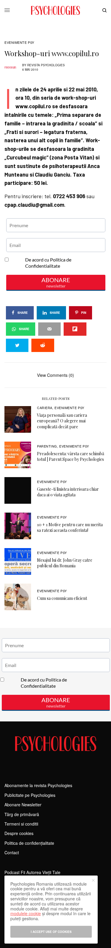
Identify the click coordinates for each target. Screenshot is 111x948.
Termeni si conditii (21, 824)
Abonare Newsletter (22, 805)
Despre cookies (18, 833)
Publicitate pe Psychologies (29, 795)
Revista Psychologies (46, 65)
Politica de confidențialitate (29, 843)
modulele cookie (25, 913)
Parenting (47, 446)
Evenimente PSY (19, 42)
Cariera (44, 407)
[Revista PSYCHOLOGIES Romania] (55, 10)
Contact (11, 852)
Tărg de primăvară (21, 814)
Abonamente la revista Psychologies (38, 785)
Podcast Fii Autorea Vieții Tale (32, 872)
